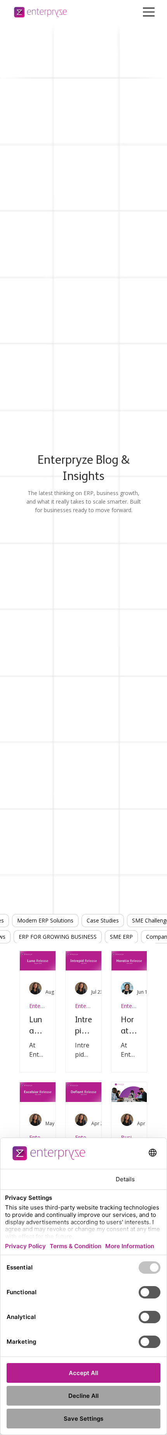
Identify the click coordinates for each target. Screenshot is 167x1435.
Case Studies (103, 920)
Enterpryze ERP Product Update (37, 1006)
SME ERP (121, 936)
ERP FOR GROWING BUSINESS (58, 936)
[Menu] (149, 12)
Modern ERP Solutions (45, 920)
